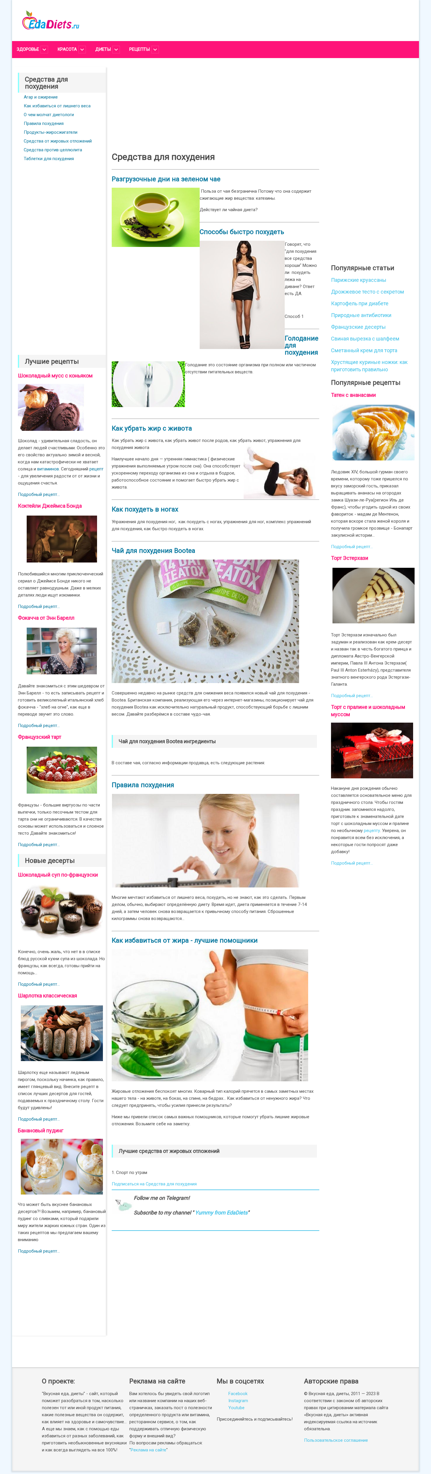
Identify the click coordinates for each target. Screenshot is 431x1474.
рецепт (96, 469)
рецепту (372, 830)
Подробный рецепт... (39, 494)
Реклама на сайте (148, 1450)
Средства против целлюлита (53, 150)
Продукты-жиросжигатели (50, 132)
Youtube (236, 1407)
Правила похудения (44, 123)
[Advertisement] (61, 252)
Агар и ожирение (41, 97)
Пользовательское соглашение (336, 1440)
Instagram (238, 1400)
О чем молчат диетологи (49, 114)
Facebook (237, 1393)
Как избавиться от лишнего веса (57, 106)
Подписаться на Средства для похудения (154, 1184)
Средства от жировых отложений (58, 141)
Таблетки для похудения (49, 158)
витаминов (48, 469)
